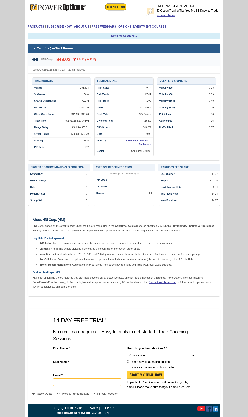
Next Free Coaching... (124, 35)
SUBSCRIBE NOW (59, 26)
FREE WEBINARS (104, 26)
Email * (58, 375)
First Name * (61, 348)
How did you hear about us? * (147, 348)
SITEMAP (107, 408)
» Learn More (166, 15)
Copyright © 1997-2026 (68, 408)
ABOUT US (81, 26)
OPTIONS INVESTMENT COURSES (142, 26)
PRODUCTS (36, 26)
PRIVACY (91, 408)
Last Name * (61, 361)
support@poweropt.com (73, 412)
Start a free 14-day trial (162, 282)
